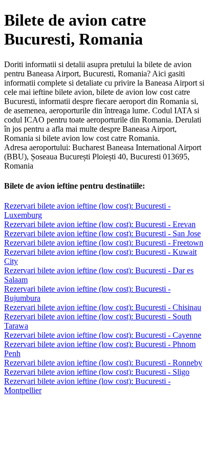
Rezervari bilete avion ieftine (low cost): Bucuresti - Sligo (96, 372)
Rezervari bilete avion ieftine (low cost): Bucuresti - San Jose (102, 233)
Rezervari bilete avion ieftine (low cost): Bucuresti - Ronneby (103, 362)
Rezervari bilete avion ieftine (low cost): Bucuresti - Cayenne (102, 335)
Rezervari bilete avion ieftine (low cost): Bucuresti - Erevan (100, 224)
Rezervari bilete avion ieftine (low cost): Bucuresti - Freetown (103, 242)
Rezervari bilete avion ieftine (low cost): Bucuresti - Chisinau (102, 307)
